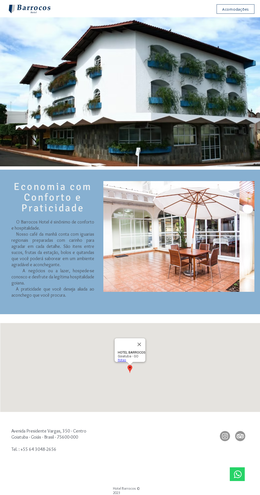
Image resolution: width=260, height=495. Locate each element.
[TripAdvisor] (240, 436)
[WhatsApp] (237, 474)
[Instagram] (225, 436)
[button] (178, 236)
